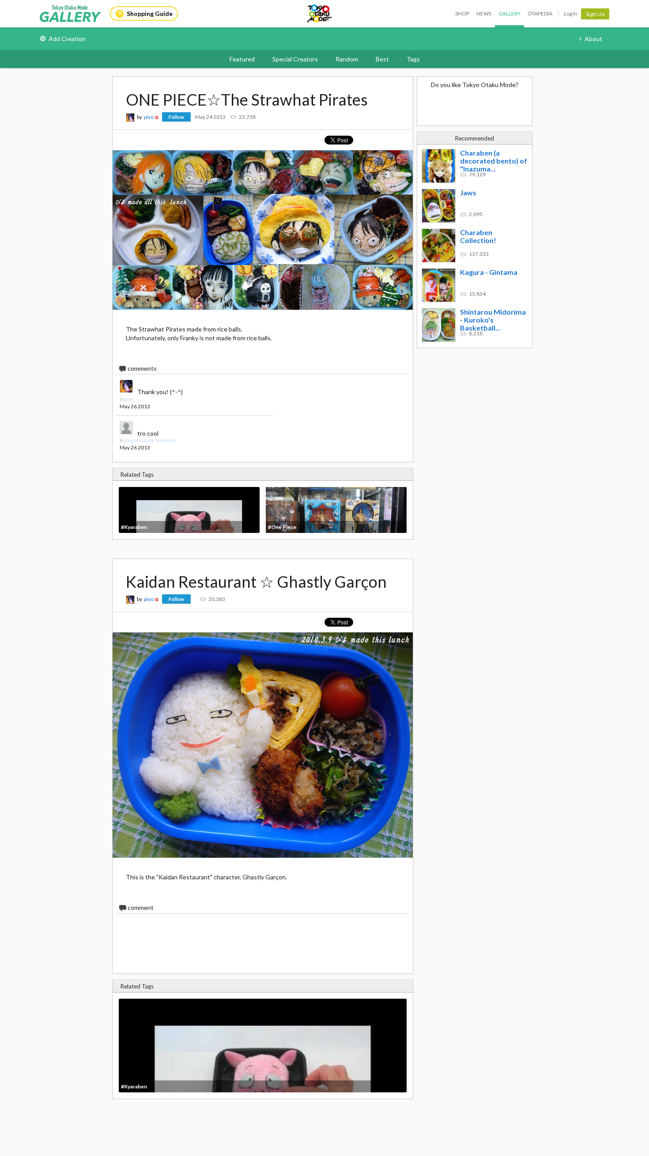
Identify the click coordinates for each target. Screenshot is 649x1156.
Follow (176, 117)
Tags (413, 59)
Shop (462, 13)
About (593, 38)
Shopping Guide (150, 13)
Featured (242, 59)
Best (382, 59)
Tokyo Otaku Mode (320, 13)
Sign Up (595, 14)
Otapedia (540, 13)
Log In (570, 13)
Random (347, 59)
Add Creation (67, 38)
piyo (149, 117)
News (483, 13)
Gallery (509, 13)
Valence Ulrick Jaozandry (150, 440)
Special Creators (295, 59)
